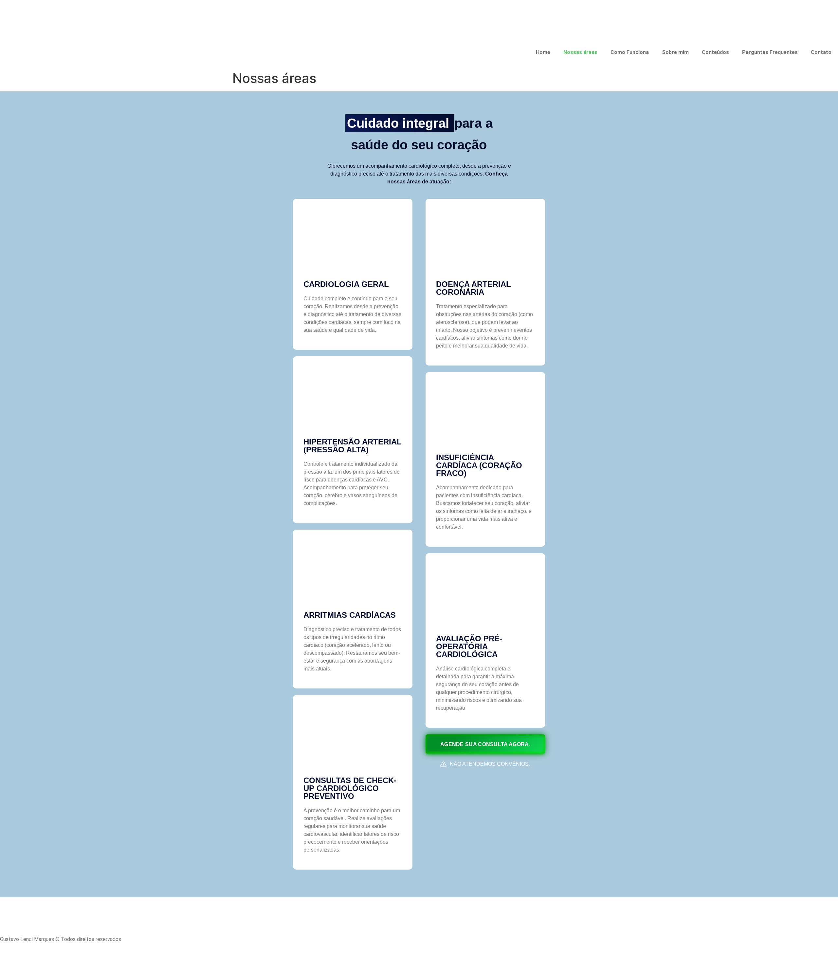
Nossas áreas (580, 52)
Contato (821, 52)
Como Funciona (629, 52)
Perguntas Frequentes (770, 52)
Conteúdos (715, 52)
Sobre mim (675, 52)
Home (543, 52)
